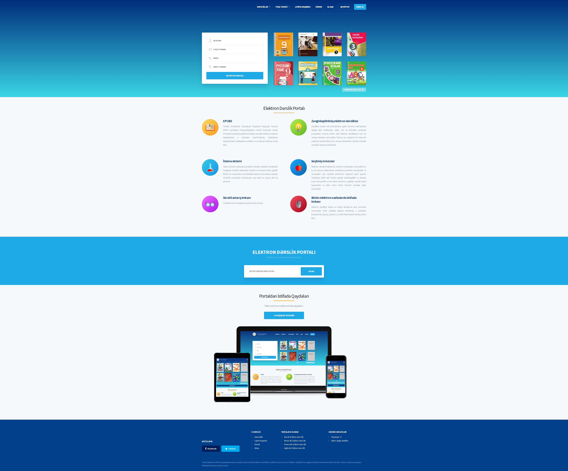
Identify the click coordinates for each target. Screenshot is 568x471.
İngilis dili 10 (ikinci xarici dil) (294, 448)
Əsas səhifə (258, 437)
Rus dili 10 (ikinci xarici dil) (293, 437)
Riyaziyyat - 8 (336, 437)
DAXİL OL (360, 6)
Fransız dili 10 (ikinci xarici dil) (295, 444)
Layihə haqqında (260, 441)
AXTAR (311, 271)
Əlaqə (256, 448)
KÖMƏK (319, 6)
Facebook (212, 448)
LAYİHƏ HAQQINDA (302, 6)
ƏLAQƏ (330, 6)
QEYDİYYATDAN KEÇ (235, 75)
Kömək (257, 444)
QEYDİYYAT (345, 6)
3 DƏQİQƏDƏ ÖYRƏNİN (284, 315)
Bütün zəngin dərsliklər (339, 441)
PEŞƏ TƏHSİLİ (281, 6)
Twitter (231, 448)
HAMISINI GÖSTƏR (352, 89)
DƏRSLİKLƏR (262, 6)
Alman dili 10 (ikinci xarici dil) (294, 441)
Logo (224, 6)
